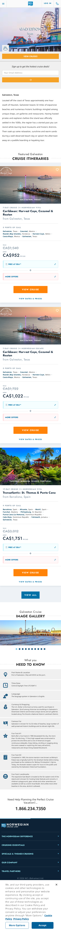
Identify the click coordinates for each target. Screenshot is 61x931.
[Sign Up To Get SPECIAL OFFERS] (30, 79)
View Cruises (30, 56)
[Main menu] (3, 3)
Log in (47, 3)
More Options (17, 925)
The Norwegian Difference (17, 836)
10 (44, 649)
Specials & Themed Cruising (17, 853)
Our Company (9, 862)
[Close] (56, 884)
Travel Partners (11, 871)
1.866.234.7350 (30, 808)
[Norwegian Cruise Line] (30, 4)
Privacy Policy (21, 918)
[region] (30, 905)
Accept (43, 925)
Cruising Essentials (13, 845)
